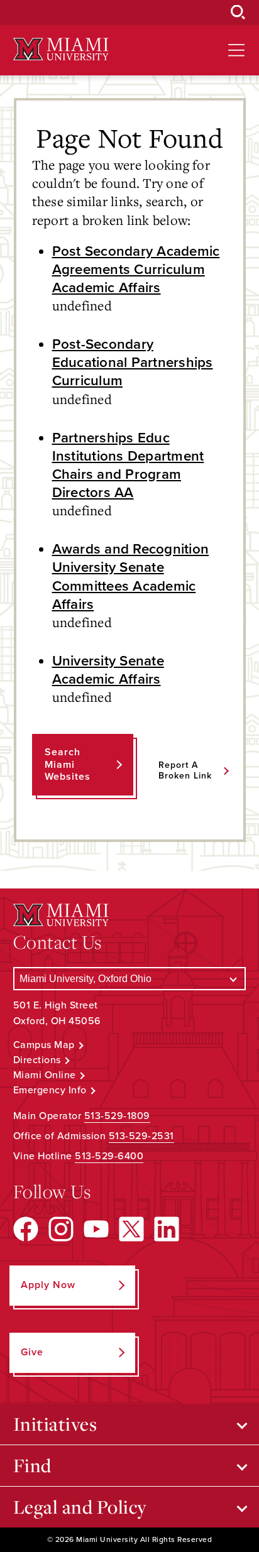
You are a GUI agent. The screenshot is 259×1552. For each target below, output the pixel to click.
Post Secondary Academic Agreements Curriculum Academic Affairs (136, 269)
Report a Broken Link (185, 770)
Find (32, 1465)
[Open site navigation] (236, 50)
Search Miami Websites (68, 764)
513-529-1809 (117, 1116)
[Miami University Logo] (61, 49)
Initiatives (55, 1423)
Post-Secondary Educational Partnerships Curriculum (132, 362)
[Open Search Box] (238, 12)
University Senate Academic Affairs (108, 669)
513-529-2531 (141, 1136)
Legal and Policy (80, 1506)
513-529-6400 (109, 1156)
